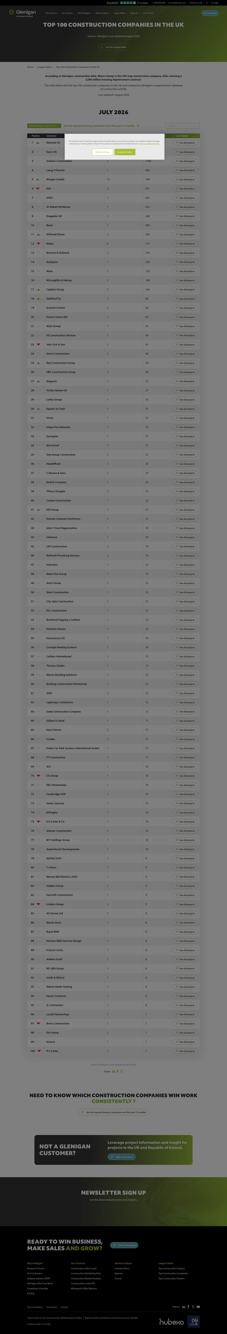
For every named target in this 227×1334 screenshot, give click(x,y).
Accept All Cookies (124, 152)
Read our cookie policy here (149, 143)
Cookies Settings (102, 152)
